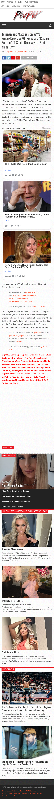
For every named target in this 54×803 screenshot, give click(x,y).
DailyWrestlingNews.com (15, 51)
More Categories (29, 6)
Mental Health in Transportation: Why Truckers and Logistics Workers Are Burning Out (25, 763)
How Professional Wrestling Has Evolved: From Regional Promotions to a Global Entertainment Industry (27, 708)
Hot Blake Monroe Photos (13, 601)
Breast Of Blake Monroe (12, 549)
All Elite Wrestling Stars (9, 793)
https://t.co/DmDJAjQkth (19, 298)
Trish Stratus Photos (11, 652)
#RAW (19, 341)
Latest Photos (7, 2)
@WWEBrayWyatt (16, 335)
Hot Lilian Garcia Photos (12, 507)
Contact (16, 796)
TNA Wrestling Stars (35, 793)
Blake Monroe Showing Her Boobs (16, 496)
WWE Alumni (16, 6)
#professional (19, 295)
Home (4, 791)
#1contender (30, 295)
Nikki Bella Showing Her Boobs (15, 491)
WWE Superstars (31, 2)
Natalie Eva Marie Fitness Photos (16, 502)
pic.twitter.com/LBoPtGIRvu (20, 301)
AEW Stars (5, 6)
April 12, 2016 (39, 306)
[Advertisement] (27, 414)
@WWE (37, 332)
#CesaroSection (32, 292)
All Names (18, 2)
